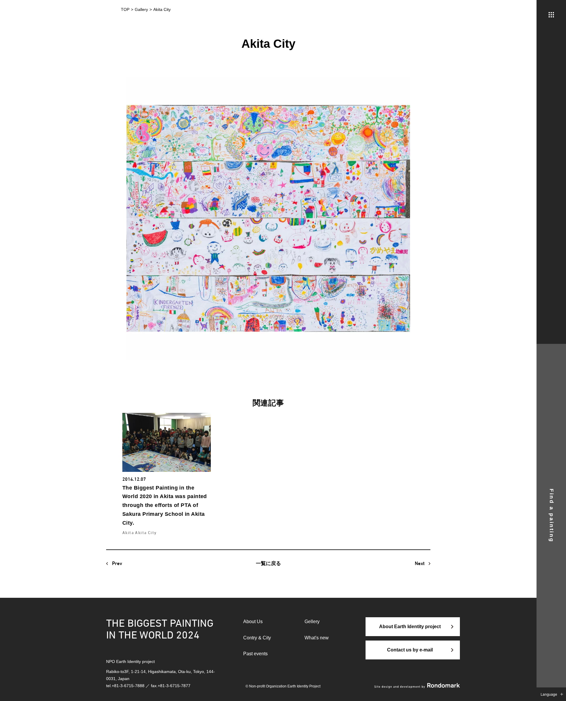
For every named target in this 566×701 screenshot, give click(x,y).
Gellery (312, 621)
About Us (253, 621)
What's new (317, 637)
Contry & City (257, 637)
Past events (255, 653)
